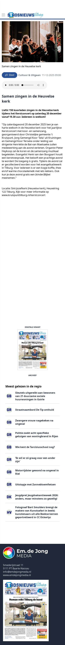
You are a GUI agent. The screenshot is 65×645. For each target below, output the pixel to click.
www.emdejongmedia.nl (17, 575)
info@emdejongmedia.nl (17, 571)
